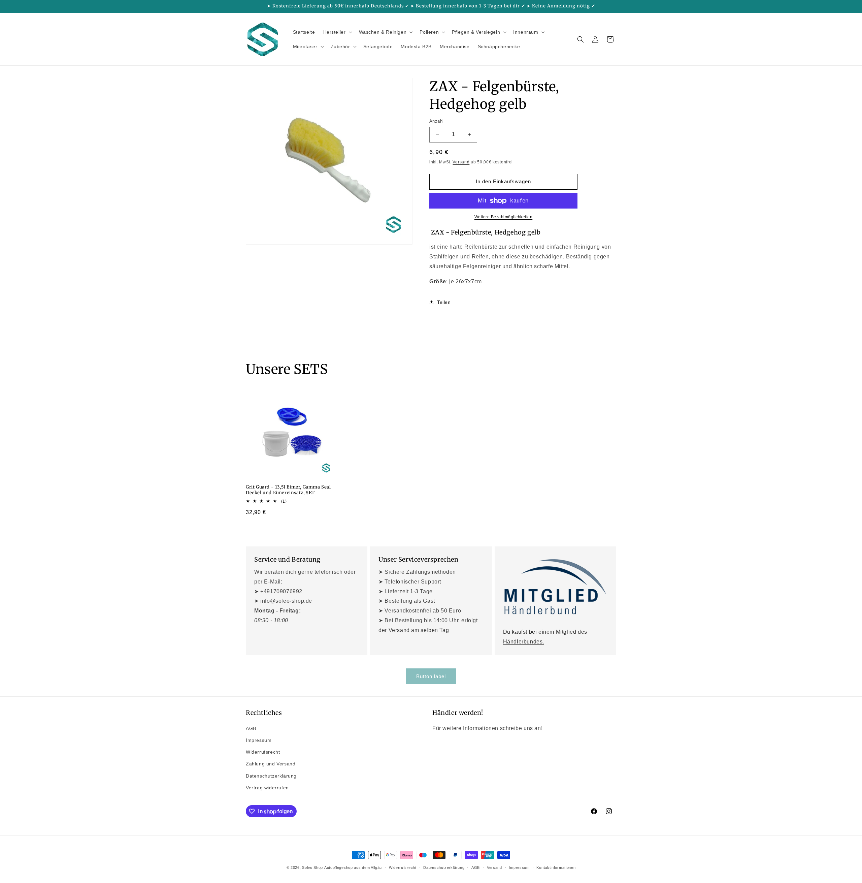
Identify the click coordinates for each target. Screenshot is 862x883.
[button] (337, 32)
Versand (461, 162)
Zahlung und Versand (270, 763)
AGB (251, 728)
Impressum (258, 740)
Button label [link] (431, 676)
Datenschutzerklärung (271, 776)
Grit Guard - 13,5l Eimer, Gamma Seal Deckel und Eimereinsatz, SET (288, 490)
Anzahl (436, 121)
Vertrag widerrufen (267, 787)
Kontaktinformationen (555, 867)
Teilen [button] (444, 302)
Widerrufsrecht (263, 752)
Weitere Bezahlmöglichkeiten (503, 217)
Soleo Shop (312, 867)
